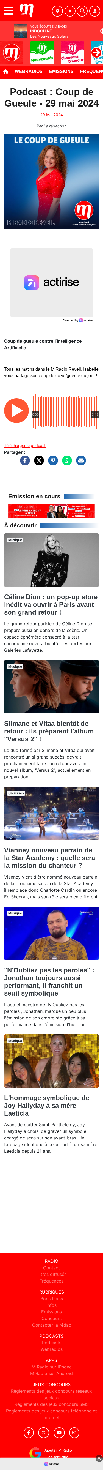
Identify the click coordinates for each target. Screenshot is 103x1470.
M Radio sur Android (51, 1373)
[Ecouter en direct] (70, 11)
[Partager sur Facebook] (23, 463)
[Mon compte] (94, 11)
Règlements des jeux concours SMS (52, 1404)
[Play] (7, 48)
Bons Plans (51, 1298)
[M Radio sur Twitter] (43, 1432)
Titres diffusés (51, 1274)
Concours (51, 1318)
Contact (51, 1267)
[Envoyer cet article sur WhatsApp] (65, 463)
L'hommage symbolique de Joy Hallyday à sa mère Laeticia (46, 1105)
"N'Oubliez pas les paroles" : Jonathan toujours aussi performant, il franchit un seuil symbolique (49, 981)
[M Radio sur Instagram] (74, 1432)
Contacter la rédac (51, 1325)
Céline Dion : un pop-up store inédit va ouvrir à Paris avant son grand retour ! (51, 604)
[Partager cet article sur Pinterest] (51, 463)
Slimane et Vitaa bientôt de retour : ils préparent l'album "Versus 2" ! (49, 731)
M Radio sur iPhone (52, 1367)
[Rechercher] (82, 11)
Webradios (29, 71)
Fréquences (51, 1281)
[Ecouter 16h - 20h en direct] (51, 510)
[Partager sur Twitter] (37, 463)
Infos (51, 1305)
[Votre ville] (57, 11)
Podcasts (51, 1342)
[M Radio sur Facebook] (29, 1432)
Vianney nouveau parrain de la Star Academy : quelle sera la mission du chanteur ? (49, 857)
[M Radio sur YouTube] (59, 1432)
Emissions (61, 71)
